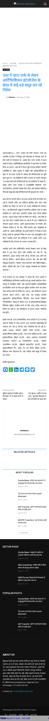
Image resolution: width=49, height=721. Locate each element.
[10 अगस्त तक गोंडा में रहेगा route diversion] (9, 496)
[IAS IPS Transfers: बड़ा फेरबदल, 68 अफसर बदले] (9, 523)
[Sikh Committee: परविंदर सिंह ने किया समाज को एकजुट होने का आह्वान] (9, 568)
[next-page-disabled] (8, 463)
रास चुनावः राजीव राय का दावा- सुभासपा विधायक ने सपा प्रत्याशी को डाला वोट (37, 396)
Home (5, 63)
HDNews (11, 97)
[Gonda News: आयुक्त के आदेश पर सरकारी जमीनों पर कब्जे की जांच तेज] (9, 555)
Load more (23, 533)
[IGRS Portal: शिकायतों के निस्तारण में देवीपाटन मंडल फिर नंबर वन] (9, 580)
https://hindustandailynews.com (24, 434)
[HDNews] (4, 97)
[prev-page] (4, 463)
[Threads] (27, 439)
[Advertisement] (24, 33)
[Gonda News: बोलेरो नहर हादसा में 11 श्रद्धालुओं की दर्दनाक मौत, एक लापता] (9, 483)
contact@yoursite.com (23, 691)
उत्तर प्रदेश (13, 63)
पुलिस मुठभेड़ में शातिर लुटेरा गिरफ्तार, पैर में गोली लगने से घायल (13, 396)
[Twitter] (22, 439)
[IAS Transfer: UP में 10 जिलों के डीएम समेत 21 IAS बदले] (9, 510)
